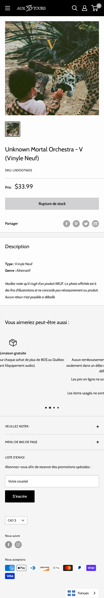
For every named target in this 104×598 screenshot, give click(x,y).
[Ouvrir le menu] (7, 8)
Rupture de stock (52, 203)
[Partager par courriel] (95, 223)
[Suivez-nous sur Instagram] (18, 544)
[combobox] (82, 593)
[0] (95, 8)
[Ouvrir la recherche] (74, 8)
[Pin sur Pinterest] (76, 223)
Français (83, 593)
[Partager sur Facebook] (66, 223)
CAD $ (12, 520)
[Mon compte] (84, 8)
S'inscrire (20, 496)
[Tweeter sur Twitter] (85, 223)
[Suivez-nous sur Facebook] (8, 544)
